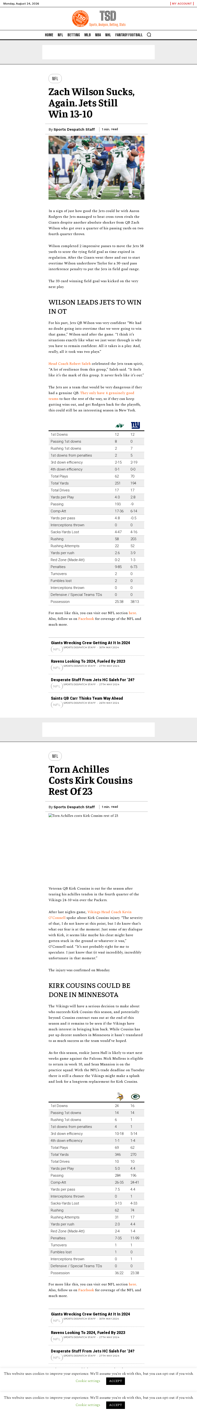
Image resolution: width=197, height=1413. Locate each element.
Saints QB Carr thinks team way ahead (87, 698)
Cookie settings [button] (88, 1405)
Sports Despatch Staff (74, 129)
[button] (149, 34)
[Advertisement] (98, 52)
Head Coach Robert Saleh (70, 364)
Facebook (86, 619)
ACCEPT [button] (115, 1405)
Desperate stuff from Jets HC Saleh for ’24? (93, 680)
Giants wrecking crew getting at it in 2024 (90, 643)
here (132, 613)
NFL (55, 78)
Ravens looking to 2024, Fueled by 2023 (88, 661)
